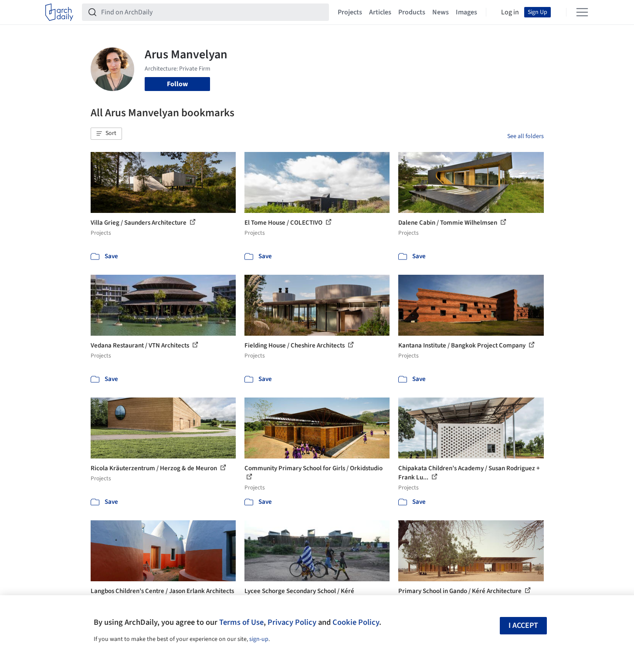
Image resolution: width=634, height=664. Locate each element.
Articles (380, 12)
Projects (350, 12)
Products (411, 12)
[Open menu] (582, 12)
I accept (523, 625)
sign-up (258, 639)
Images (466, 12)
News (440, 12)
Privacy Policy (292, 622)
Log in (510, 12)
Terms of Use (241, 622)
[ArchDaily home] (59, 12)
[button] (106, 134)
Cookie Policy (355, 622)
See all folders (525, 136)
